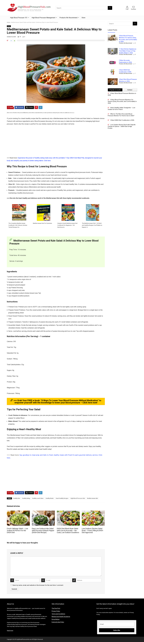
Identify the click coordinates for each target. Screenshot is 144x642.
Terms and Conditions (58, 614)
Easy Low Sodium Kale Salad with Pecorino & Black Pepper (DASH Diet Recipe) (43, 530)
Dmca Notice (55, 619)
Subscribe (116, 630)
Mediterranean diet (92, 498)
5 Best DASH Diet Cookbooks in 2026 (122, 120)
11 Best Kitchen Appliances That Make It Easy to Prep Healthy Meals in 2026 (127, 51)
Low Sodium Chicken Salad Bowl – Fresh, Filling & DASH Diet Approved (92, 530)
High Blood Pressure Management (43, 18)
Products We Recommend (68, 18)
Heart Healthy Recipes (62, 498)
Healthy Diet (16, 498)
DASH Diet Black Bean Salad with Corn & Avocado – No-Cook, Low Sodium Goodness (68, 530)
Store (83, 18)
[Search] (110, 8)
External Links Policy (58, 622)
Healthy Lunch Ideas (37, 498)
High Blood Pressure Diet (78, 498)
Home (8, 22)
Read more (10, 630)
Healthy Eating (26, 498)
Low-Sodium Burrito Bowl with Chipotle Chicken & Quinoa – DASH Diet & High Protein (121, 126)
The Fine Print (56, 608)
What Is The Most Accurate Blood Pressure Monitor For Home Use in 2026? (121, 115)
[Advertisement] (56, 142)
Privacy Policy (56, 611)
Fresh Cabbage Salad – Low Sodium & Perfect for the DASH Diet (17, 530)
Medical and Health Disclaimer (61, 616)
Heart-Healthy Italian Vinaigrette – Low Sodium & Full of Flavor (121, 108)
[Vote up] (14, 40)
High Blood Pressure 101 (18, 18)
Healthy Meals (50, 498)
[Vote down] (11, 40)
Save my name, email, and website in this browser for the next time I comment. (38, 585)
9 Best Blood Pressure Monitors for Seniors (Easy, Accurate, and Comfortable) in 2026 (122, 101)
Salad (8, 26)
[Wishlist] (133, 7)
